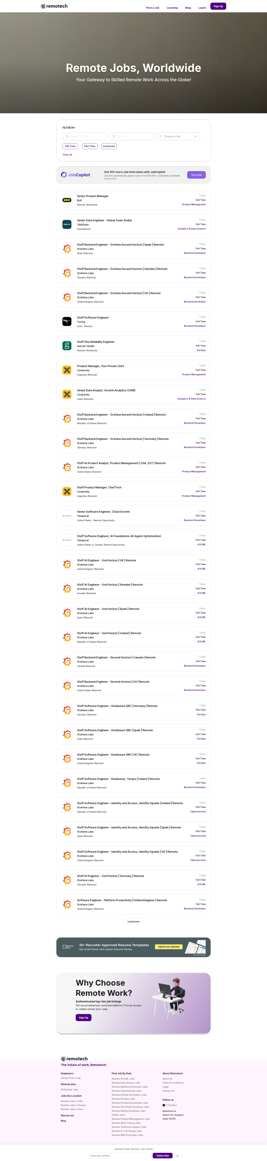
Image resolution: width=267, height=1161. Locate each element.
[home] (54, 6)
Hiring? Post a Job (71, 1078)
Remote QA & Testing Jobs (126, 1123)
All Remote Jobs (69, 1089)
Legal (166, 1086)
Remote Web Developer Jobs (127, 1135)
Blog (63, 1120)
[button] (178, 136)
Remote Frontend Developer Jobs (130, 1102)
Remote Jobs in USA (72, 1101)
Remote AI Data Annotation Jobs (129, 1094)
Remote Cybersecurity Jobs (127, 1090)
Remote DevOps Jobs (123, 1098)
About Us (167, 1078)
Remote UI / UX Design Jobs (127, 1131)
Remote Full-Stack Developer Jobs (130, 1107)
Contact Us (168, 1090)
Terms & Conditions (173, 1082)
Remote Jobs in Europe (73, 1105)
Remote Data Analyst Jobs (126, 1082)
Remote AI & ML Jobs (123, 1078)
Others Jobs (118, 1115)
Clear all (67, 154)
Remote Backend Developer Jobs (130, 1086)
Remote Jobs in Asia (72, 1109)
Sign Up (218, 6)
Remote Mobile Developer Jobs (129, 1111)
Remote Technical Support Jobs (129, 1127)
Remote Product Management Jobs (131, 1119)
